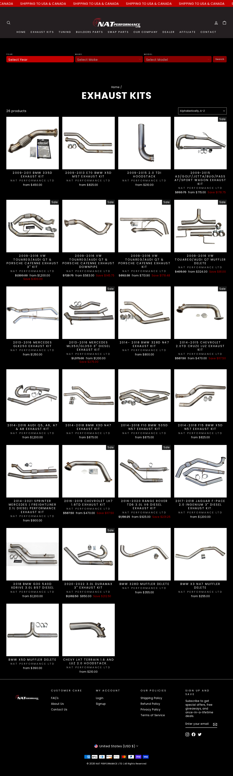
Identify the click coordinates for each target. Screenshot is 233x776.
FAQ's (55, 698)
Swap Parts (118, 32)
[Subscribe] (215, 724)
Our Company (145, 32)
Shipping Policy (151, 698)
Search (219, 59)
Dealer (168, 32)
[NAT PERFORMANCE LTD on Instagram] (187, 734)
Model (148, 54)
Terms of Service (153, 715)
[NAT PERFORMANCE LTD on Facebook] (193, 734)
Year (9, 54)
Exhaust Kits (42, 32)
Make (78, 54)
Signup (101, 704)
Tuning (65, 32)
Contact (209, 32)
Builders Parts (89, 32)
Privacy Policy (150, 709)
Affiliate (187, 32)
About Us (57, 704)
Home (21, 32)
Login (100, 698)
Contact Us (59, 709)
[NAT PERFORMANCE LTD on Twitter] (200, 734)
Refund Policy (150, 704)
